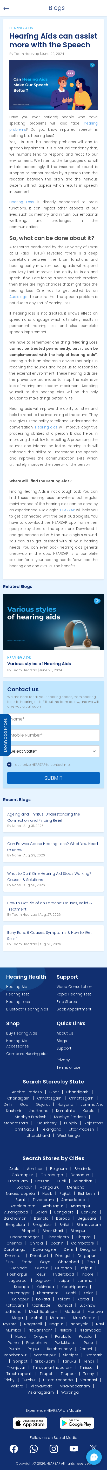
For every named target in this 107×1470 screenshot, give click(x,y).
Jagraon (43, 1280)
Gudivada (18, 1268)
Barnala (41, 1218)
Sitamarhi (94, 1355)
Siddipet (70, 1355)
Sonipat (20, 1361)
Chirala (36, 1243)
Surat (21, 1199)
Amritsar (35, 1168)
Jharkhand (39, 1110)
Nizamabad (90, 1330)
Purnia (14, 1348)
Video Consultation (74, 986)
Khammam (47, 1293)
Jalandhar (83, 1181)
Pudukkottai (65, 1342)
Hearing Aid (16, 986)
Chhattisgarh (49, 1098)
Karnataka (65, 1110)
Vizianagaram (41, 1392)
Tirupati (46, 1373)
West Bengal (69, 1135)
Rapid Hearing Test (74, 994)
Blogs (62, 1040)
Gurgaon (63, 1268)
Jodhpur (24, 1187)
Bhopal (28, 1230)
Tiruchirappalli (19, 1373)
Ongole (41, 1336)
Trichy (88, 1373)
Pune (88, 1342)
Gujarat (43, 1104)
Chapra (83, 1237)
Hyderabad (63, 1274)
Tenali (88, 1361)
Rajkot (65, 1193)
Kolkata (43, 1299)
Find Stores (67, 1001)
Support (64, 1048)
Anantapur (80, 1206)
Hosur (40, 1274)
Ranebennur (15, 1355)
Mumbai (57, 1317)
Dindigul (62, 1255)
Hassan (42, 1181)
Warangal (70, 1392)
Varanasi (88, 1379)
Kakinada (45, 1286)
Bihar (54, 1092)
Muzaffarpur (84, 1317)
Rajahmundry (59, 1348)
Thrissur (87, 1367)
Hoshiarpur (17, 1274)
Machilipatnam (43, 1311)
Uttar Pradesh (81, 1129)
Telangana (51, 1129)
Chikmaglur (23, 1174)
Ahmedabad (73, 1199)
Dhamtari (14, 1255)
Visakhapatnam (75, 1386)
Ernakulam (18, 1181)
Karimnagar (19, 1293)
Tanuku (69, 1361)
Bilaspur (78, 1230)
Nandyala (80, 1324)
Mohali (36, 1317)
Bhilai (64, 1224)
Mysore (10, 1324)
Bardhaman (15, 1218)
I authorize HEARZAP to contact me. (42, 764)
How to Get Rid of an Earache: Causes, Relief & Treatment (49, 906)
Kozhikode (40, 1305)
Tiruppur (68, 1373)
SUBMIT (53, 778)
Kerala (89, 1110)
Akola (15, 1168)
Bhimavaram (89, 1224)
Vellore (17, 1386)
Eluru (10, 1261)
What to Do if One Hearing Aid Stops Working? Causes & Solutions (49, 876)
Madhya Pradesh (30, 1116)
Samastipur (45, 1355)
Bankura (89, 1212)
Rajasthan (93, 1123)
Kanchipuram (74, 1286)
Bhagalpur (42, 1224)
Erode (27, 1261)
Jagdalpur (18, 1280)
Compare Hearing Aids (27, 1053)
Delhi (8, 1104)
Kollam (63, 1299)
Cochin (57, 1243)
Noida (20, 1336)
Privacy (63, 1060)
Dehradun (80, 1174)
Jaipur (64, 1280)
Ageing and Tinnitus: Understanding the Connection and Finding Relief (43, 817)
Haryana (65, 1104)
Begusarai (87, 1218)
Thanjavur (16, 1367)
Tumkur (29, 1379)
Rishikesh (87, 1193)
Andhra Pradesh (27, 1092)
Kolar (88, 1293)
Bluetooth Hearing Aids (27, 1009)
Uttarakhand (38, 1135)
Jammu (85, 1280)
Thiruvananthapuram (52, 1367)
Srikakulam (45, 1361)
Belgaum (59, 1168)
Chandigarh (77, 1092)
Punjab (70, 1123)
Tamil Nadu (23, 1129)
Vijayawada (41, 1386)
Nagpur (56, 1324)
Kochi (71, 1293)
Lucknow (87, 1305)
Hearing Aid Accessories (17, 1043)
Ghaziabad (68, 1261)
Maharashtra (16, 1123)
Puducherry (46, 1123)
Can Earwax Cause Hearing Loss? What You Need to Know (52, 847)
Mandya (95, 1311)
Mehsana (76, 1187)
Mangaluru (50, 1187)
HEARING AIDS (19, 657)
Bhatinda (83, 1168)
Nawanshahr (40, 1330)
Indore (87, 1274)
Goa (24, 1104)
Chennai (14, 1243)
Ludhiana (13, 1311)
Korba (83, 1299)
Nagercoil (33, 1324)
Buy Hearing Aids (21, 1033)
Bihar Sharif (53, 1230)
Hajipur (85, 1268)
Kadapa (21, 1286)
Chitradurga (52, 1174)
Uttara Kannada (58, 1379)
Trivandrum (44, 1199)
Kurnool (65, 1305)
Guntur (41, 1268)
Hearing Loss (18, 1001)
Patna (13, 1342)
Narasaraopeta (21, 1193)
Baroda (63, 1218)
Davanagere (44, 1249)
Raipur (33, 1348)
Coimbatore (82, 1243)
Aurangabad (16, 1212)
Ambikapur (53, 1206)
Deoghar (88, 1249)
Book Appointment (74, 1009)
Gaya (45, 1261)
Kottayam (14, 1305)
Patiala (85, 1336)
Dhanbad (39, 1255)
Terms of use (69, 1067)
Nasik (47, 1193)
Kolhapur (20, 1299)
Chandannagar (24, 1237)
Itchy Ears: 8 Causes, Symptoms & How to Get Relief (49, 935)
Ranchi (85, 1348)
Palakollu (63, 1336)
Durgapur (86, 1255)
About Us (65, 1033)
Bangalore (64, 1212)
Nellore (65, 1330)
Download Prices (5, 735)
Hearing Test (17, 994)
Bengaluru (15, 1224)
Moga (17, 1317)
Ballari (41, 1212)
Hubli (62, 1181)
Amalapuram (22, 1206)
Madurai (72, 1311)
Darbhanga (14, 1249)
